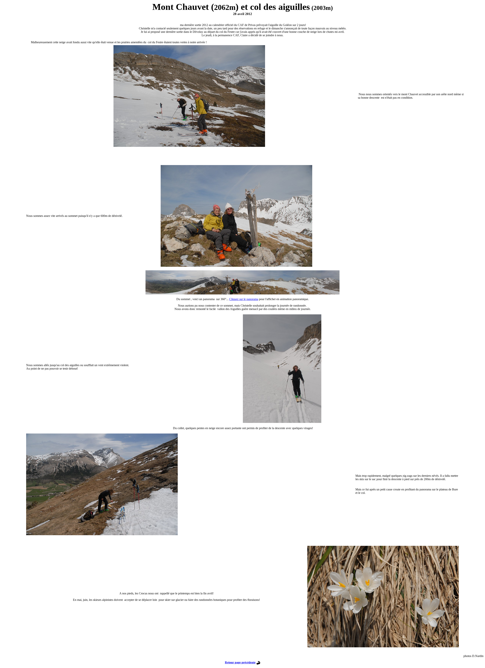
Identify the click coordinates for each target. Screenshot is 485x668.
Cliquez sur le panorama (243, 299)
